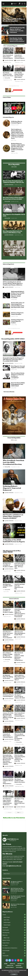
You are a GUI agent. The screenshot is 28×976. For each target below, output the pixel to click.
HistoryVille (7, 77)
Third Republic (6, 955)
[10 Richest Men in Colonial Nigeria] (6, 123)
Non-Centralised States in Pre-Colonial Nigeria (8, 56)
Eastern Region (7, 917)
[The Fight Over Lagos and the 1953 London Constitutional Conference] (8, 793)
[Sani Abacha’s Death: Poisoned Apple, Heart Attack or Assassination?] (5, 40)
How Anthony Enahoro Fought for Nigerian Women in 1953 (7, 655)
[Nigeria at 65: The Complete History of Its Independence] (8, 774)
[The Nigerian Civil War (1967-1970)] (8, 579)
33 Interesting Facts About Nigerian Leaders (17, 321)
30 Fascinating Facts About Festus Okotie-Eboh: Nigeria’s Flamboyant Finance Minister (13, 283)
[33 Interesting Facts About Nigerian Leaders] (6, 322)
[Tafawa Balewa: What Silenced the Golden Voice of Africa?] (20, 670)
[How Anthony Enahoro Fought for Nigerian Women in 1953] (8, 647)
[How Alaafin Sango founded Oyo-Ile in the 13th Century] (20, 68)
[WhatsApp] (21, 960)
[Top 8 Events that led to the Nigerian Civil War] (20, 579)
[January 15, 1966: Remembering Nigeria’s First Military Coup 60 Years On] (8, 708)
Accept (14, 974)
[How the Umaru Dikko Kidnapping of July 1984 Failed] (6, 385)
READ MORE (22, 24)
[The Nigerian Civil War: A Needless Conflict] (14, 15)
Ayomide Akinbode (6, 24)
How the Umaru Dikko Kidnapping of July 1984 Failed (18, 384)
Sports (17, 606)
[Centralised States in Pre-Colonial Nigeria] (20, 50)
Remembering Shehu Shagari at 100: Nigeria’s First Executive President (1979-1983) (13, 359)
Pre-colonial (7, 52)
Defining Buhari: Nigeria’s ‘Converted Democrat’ (12, 488)
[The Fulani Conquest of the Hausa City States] (8, 68)
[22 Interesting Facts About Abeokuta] (6, 314)
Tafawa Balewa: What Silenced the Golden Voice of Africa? (20, 678)
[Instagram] (12, 960)
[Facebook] (7, 960)
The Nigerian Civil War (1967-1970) (8, 586)
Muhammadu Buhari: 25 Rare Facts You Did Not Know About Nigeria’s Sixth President (17, 294)
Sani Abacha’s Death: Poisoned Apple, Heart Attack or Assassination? (17, 40)
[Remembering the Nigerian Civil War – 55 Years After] (20, 558)
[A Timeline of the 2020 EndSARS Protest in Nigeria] (14, 530)
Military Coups (16, 211)
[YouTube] (18, 960)
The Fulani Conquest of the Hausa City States (8, 74)
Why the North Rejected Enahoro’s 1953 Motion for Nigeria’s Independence (19, 656)
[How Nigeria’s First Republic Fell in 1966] (14, 208)
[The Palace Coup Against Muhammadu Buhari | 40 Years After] (20, 793)
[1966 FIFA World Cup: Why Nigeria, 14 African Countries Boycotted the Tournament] (5, 30)
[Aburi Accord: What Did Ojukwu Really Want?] (20, 626)
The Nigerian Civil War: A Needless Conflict (14, 20)
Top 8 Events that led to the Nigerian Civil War (20, 587)
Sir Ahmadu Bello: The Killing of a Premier (8, 677)
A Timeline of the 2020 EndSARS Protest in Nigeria (14, 541)
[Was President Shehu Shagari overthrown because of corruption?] (6, 376)
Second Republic (8, 354)
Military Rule (6, 629)
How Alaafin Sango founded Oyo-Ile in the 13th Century (19, 75)
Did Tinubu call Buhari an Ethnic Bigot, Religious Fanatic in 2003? (13, 516)
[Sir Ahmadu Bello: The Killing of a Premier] (8, 670)
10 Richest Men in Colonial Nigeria (8, 695)
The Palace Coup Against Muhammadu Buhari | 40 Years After (20, 801)
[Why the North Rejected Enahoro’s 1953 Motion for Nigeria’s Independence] (20, 647)
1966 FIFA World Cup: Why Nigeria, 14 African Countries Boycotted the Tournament (20, 613)
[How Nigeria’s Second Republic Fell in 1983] (6, 368)
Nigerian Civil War (7, 17)
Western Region (7, 924)
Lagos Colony (6, 919)
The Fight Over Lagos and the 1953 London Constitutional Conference (7, 801)
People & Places (6, 942)
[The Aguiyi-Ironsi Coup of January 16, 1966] (20, 690)
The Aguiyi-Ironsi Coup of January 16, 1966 (20, 696)
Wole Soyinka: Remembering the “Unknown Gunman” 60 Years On (20, 758)
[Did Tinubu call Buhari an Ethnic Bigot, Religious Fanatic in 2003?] (14, 505)
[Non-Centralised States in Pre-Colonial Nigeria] (8, 50)
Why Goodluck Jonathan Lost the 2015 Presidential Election (13, 462)
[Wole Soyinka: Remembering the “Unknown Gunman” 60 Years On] (14, 175)
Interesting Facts (6, 932)
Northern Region (17, 194)
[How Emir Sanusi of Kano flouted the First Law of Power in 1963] (14, 191)
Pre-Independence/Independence (12, 650)
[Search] (24, 4)
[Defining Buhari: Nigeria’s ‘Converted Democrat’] (14, 477)
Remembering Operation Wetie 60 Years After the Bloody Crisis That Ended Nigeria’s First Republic (14, 248)
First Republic (7, 194)
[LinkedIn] (15, 960)
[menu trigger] (4, 4)
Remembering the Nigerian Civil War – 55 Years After (20, 566)
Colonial (5, 692)
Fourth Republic (8, 457)
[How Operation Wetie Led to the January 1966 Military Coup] (14, 225)
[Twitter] (9, 960)
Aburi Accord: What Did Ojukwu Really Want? (20, 633)
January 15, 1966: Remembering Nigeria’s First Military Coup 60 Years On (8, 716)
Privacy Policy (16, 971)
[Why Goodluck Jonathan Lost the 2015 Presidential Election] (14, 451)
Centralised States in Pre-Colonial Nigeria (19, 56)
